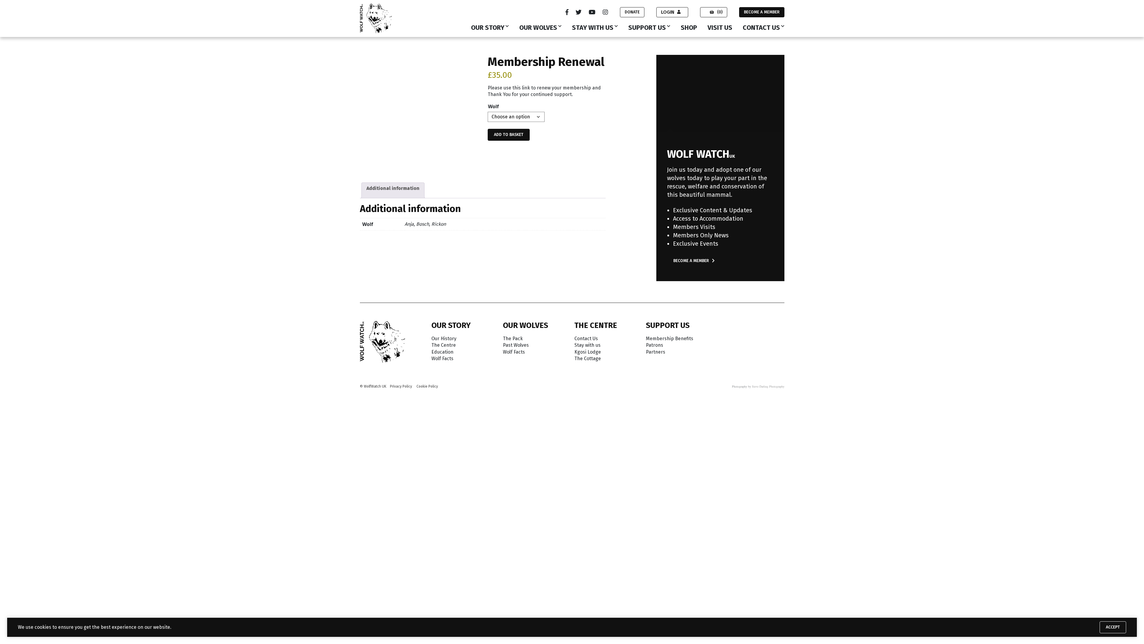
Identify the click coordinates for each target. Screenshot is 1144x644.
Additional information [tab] (392, 188)
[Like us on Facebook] (566, 12)
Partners (655, 352)
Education (442, 352)
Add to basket (508, 134)
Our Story (487, 28)
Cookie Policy (427, 386)
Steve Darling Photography (768, 386)
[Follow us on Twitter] (579, 12)
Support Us (647, 28)
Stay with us (592, 28)
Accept (1113, 627)
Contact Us (761, 28)
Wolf (493, 106)
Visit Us (720, 28)
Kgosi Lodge (587, 352)
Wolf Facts (442, 358)
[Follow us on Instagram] (605, 12)
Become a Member (762, 12)
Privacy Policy (401, 386)
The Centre (443, 345)
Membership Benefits (669, 338)
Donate (632, 12)
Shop (689, 28)
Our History (443, 338)
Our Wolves (538, 28)
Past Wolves (516, 345)
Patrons (654, 345)
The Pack (513, 338)
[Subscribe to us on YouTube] (592, 12)
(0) (719, 12)
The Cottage (587, 358)
